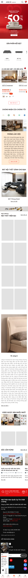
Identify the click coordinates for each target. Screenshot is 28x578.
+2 (13, 96)
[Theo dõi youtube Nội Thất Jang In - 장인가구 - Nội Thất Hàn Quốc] (11, 560)
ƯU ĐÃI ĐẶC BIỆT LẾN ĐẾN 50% (12, 69)
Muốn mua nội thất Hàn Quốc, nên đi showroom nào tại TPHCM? (10, 469)
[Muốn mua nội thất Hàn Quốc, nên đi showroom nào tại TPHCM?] (12, 459)
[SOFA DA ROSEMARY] (10, 76)
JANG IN (13, 535)
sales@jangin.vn (11, 532)
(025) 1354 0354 (7, 526)
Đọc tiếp (3, 479)
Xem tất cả (13, 103)
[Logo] (3, 115)
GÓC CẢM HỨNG (7, 450)
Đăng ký (23, 555)
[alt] (24, 115)
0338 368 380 (17, 519)
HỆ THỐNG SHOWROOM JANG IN (12, 514)
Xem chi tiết (14, 161)
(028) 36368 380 (15, 530)
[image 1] (14, 208)
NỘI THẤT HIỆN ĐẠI (8, 215)
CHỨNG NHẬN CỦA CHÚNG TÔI (14, 109)
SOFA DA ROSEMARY (7, 85)
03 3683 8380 (14, 521)
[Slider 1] (14, 21)
